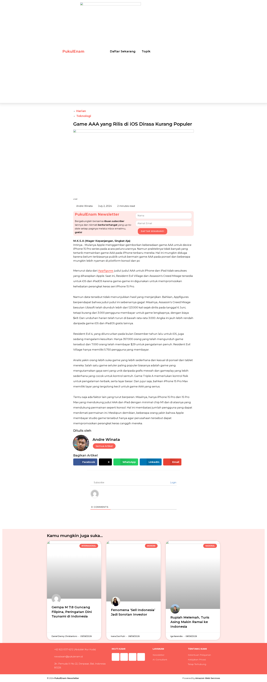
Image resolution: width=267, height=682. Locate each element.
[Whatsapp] (124, 657)
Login (173, 482)
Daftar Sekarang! (152, 231)
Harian (81, 111)
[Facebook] (132, 657)
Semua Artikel (104, 446)
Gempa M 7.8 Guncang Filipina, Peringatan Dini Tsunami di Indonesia (72, 611)
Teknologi (83, 116)
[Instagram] (115, 657)
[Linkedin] (141, 657)
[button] (85, 461)
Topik (146, 51)
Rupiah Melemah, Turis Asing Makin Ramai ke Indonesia (189, 621)
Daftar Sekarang (123, 51)
